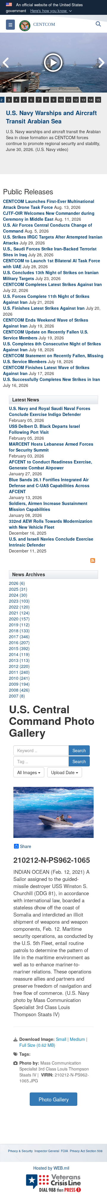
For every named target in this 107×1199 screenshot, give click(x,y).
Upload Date (63, 772)
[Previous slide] (6, 63)
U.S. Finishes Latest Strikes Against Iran (44, 308)
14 (90, 99)
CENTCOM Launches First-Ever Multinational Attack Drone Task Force (48, 204)
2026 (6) (17, 583)
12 (76, 99)
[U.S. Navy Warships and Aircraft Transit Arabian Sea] (53, 63)
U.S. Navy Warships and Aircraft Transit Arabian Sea (51, 117)
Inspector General (46, 1151)
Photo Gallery (54, 1099)
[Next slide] (101, 63)
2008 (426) (19, 690)
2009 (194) (19, 684)
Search (79, 750)
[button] (51, 11)
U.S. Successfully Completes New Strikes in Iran (51, 379)
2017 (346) (19, 636)
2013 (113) (19, 660)
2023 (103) (19, 601)
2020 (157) (19, 619)
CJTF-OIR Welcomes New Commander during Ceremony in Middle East (49, 216)
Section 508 (94, 1151)
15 (98, 99)
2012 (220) (19, 666)
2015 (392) (19, 648)
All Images (27, 772)
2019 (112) (19, 625)
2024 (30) (18, 595)
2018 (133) (19, 630)
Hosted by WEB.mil (51, 1168)
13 (83, 99)
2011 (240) (19, 672)
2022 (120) (19, 607)
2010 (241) (19, 678)
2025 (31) (18, 589)
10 (61, 99)
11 (68, 99)
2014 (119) (19, 654)
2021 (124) (19, 613)
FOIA (64, 1151)
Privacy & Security (20, 1151)
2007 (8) (17, 696)
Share (25, 846)
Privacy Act (77, 1151)
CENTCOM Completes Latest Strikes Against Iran (52, 284)
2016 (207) (19, 642)
